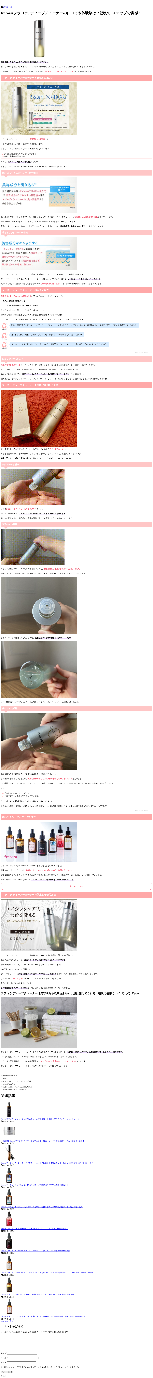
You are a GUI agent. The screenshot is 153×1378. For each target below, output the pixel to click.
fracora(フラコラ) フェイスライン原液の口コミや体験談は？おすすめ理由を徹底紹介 (34, 1185)
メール (5, 1358)
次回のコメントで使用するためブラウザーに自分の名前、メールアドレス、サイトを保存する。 (42, 1367)
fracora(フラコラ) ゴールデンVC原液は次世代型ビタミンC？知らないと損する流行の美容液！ (38, 1294)
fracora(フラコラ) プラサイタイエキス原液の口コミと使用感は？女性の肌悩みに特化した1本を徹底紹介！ (43, 1316)
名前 (4, 1353)
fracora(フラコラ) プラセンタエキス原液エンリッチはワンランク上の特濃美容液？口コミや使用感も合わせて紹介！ (47, 1273)
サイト (3, 1362)
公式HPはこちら (76, 886)
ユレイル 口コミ (8, 1321)
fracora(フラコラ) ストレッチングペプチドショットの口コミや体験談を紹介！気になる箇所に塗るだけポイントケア (47, 1163)
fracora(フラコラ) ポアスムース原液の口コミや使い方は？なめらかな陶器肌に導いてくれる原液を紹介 (42, 1207)
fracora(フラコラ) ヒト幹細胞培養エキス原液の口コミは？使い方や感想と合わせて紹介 (35, 1251)
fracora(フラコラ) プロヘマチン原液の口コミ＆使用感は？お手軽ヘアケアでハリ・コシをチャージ (40, 1119)
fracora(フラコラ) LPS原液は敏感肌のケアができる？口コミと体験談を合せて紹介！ (34, 1229)
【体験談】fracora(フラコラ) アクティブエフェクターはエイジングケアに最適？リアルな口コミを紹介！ (42, 1141)
